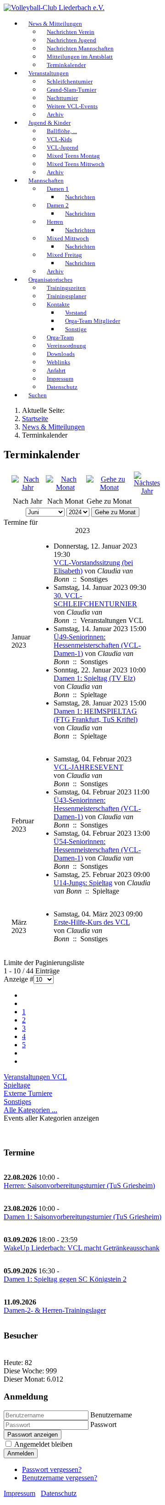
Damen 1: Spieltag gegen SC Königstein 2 (65, 1279)
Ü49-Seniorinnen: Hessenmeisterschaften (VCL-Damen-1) (97, 645)
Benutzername (111, 1415)
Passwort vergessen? (52, 1469)
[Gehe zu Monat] (109, 487)
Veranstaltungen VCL (35, 1077)
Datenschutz (62, 386)
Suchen (37, 395)
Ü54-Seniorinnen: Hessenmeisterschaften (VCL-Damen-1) (97, 850)
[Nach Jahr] (27, 487)
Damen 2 (58, 205)
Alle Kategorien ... (30, 1110)
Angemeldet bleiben (43, 1444)
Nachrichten (80, 197)
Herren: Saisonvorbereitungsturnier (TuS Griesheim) (79, 1185)
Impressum (19, 1493)
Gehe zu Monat (115, 512)
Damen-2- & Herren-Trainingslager (55, 1310)
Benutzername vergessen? (59, 1478)
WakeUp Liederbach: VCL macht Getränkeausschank (82, 1248)
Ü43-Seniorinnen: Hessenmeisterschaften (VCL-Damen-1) (97, 808)
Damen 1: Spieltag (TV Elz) (94, 678)
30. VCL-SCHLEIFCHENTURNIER (95, 600)
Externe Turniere (28, 1093)
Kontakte (58, 304)
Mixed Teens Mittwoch (75, 164)
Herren (55, 221)
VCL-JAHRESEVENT (88, 767)
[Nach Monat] (65, 487)
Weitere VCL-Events (72, 106)
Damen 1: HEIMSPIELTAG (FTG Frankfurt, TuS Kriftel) (96, 715)
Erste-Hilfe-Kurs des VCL (92, 922)
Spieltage (17, 1085)
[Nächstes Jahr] (147, 491)
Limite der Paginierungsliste (44, 962)
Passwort (103, 1424)
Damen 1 (58, 188)
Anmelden (20, 1453)
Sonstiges (17, 1101)
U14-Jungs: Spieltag (83, 883)
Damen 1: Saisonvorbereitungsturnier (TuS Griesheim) (82, 1217)
